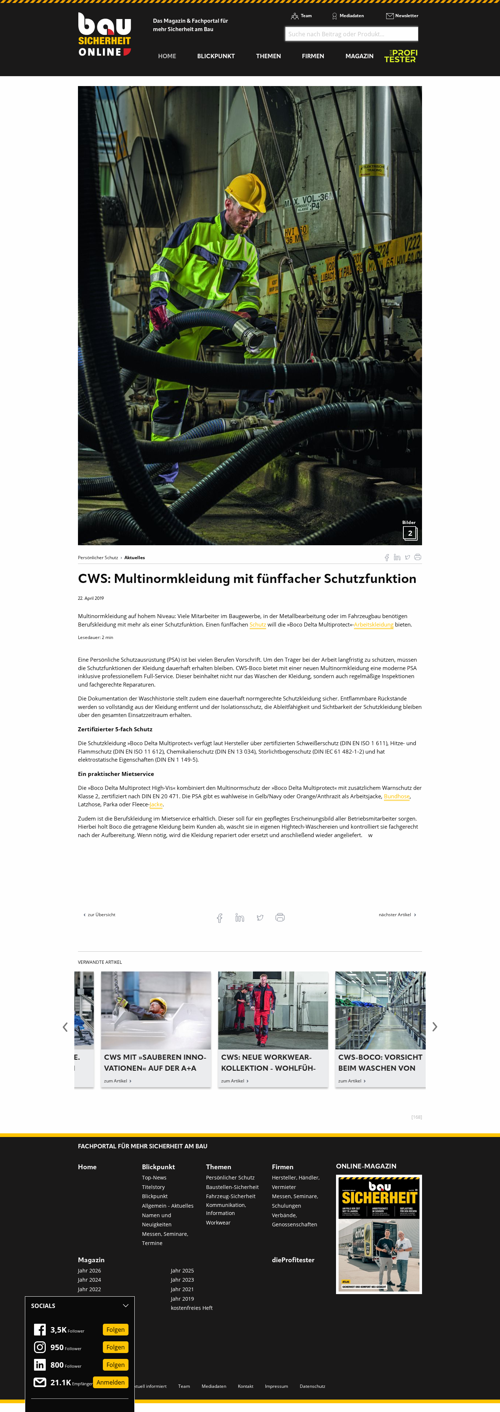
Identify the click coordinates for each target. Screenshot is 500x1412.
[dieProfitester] (400, 58)
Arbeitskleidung (373, 624)
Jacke (156, 804)
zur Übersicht (101, 914)
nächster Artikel (395, 914)
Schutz (258, 624)
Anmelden (111, 1382)
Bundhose (397, 796)
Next (435, 1031)
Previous (65, 1031)
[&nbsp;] (250, 315)
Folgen (116, 1330)
